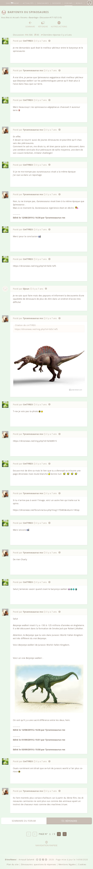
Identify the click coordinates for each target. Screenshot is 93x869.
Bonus (79, 3)
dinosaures (43, 3)
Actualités (28, 3)
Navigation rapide (46, 845)
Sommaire (30, 26)
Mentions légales (67, 864)
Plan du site (13, 864)
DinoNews (12, 3)
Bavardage (33, 17)
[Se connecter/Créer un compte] (89, 4)
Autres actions (59, 27)
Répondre (43, 26)
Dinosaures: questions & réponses (38, 864)
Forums (24, 17)
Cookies (82, 864)
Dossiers (56, 3)
